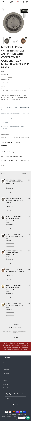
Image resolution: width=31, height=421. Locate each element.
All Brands (5, 366)
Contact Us (6, 388)
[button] (3, 2)
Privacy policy (17, 416)
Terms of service (25, 416)
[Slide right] (29, 41)
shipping (20, 331)
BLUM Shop (6, 373)
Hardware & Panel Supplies (15, 414)
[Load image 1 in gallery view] (7, 40)
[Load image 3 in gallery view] (23, 40)
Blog (4, 377)
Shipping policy (16, 419)
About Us (5, 384)
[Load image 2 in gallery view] (15, 40)
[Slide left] (1, 41)
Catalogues (6, 369)
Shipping (10, 77)
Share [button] (4, 166)
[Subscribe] (24, 398)
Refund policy (10, 416)
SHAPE (3, 87)
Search (5, 380)
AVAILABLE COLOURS (6, 79)
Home (4, 362)
